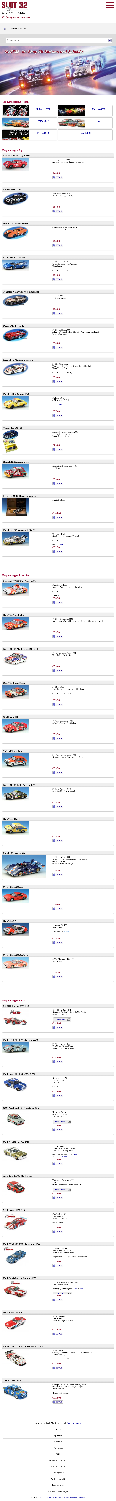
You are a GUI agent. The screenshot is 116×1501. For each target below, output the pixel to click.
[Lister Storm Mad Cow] (15, 205)
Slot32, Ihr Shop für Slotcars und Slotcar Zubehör (62, 1497)
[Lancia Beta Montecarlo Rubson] (15, 376)
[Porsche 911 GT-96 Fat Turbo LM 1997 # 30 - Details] (57, 1369)
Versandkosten (74, 1423)
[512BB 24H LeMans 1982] (15, 270)
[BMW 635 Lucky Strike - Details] (57, 705)
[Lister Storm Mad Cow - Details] (57, 212)
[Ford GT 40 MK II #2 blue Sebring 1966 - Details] (57, 1267)
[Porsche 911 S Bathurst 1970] (15, 409)
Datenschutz (58, 1485)
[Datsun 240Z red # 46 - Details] (57, 1335)
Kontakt (58, 1441)
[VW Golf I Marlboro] (15, 767)
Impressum (58, 1435)
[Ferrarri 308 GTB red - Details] (57, 909)
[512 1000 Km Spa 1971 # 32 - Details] (57, 1028)
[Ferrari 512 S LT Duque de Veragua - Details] (57, 518)
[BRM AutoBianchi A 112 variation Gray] (15, 1127)
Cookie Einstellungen (58, 1491)
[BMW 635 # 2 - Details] (57, 943)
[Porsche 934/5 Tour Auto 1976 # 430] (15, 545)
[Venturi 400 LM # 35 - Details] (57, 450)
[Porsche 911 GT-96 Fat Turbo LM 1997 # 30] (15, 1366)
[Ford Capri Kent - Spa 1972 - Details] (57, 1165)
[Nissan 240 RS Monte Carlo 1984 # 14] (15, 666)
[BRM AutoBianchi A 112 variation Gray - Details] (57, 1130)
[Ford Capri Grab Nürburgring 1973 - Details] (57, 1301)
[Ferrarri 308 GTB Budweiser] (15, 968)
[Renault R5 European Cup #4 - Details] (57, 484)
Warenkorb (58, 1448)
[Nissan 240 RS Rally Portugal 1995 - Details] (57, 807)
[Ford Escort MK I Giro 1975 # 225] (15, 1091)
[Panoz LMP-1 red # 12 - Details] (57, 348)
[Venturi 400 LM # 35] (10, 452)
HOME (58, 1429)
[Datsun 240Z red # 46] (15, 1331)
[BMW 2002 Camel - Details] (57, 841)
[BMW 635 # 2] (15, 935)
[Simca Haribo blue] (15, 1399)
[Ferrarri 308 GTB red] (15, 902)
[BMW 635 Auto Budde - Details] (57, 637)
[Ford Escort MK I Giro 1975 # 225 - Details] (57, 1096)
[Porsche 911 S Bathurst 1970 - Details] (57, 416)
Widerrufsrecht (58, 1479)
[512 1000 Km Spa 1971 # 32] (15, 1026)
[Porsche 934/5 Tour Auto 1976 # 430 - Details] (57, 552)
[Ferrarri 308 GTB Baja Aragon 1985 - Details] (57, 603)
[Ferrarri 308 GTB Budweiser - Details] (57, 977)
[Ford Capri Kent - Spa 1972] (15, 1161)
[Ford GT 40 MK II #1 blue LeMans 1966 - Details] (57, 1062)
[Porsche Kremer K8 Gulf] (24, 877)
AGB (58, 1454)
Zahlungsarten (58, 1472)
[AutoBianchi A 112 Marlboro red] (15, 1195)
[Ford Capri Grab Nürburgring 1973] (15, 1298)
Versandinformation (58, 1466)
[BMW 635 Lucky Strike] (15, 698)
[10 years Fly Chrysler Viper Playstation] (15, 306)
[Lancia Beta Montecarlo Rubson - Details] (57, 382)
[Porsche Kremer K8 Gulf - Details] (57, 875)
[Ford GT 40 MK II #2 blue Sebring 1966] (15, 1265)
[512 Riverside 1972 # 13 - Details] (57, 1232)
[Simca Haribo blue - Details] (57, 1403)
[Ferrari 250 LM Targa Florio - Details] (57, 178)
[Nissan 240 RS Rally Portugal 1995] (15, 800)
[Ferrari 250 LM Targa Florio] (15, 170)
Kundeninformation (58, 1460)
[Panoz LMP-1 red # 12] (15, 341)
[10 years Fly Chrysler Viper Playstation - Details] (57, 314)
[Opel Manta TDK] (15, 732)
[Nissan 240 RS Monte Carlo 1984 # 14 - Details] (57, 671)
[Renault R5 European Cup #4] (15, 478)
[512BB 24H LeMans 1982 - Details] (57, 280)
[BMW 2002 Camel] (15, 834)
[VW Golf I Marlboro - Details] (57, 773)
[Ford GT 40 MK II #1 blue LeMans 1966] (15, 1052)
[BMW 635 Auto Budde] (15, 630)
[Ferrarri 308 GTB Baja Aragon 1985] (15, 596)
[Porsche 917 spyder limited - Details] (57, 246)
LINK (60, 404)
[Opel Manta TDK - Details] (57, 739)
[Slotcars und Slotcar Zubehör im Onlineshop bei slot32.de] (15, 10)
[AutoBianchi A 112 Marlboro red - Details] (57, 1198)
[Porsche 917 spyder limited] (15, 239)
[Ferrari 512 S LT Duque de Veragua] (15, 515)
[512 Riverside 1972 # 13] (15, 1230)
